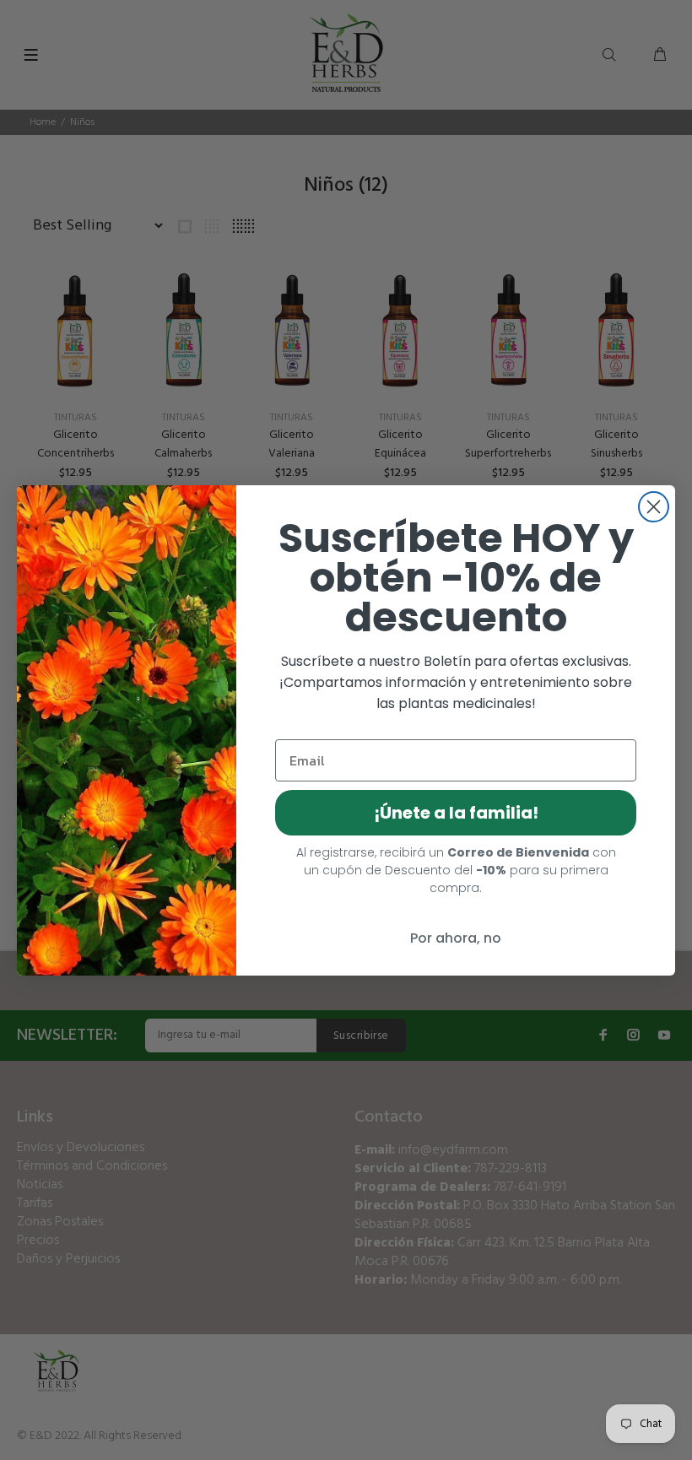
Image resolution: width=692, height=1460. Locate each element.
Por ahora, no (455, 938)
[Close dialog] (653, 507)
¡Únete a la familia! (456, 813)
